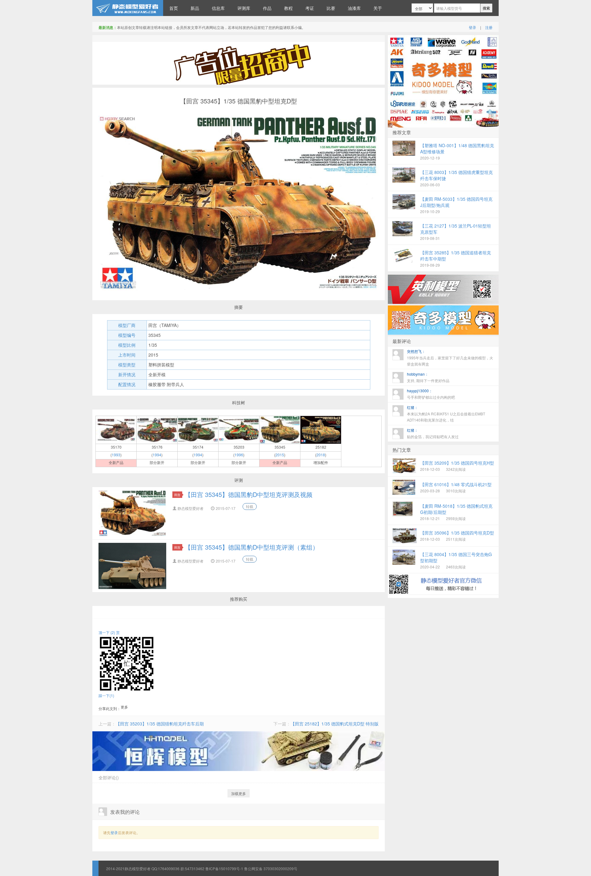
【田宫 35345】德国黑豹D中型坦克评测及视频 (248, 494)
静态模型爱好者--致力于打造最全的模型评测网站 (127, 8)
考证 (309, 8)
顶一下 (106, 632)
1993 (116, 454)
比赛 (331, 8)
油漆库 (354, 8)
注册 (488, 27)
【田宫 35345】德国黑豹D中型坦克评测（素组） (252, 547)
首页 (173, 8)
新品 (195, 8)
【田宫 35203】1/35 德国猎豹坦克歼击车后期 (160, 724)
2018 (320, 454)
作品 (267, 8)
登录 (472, 27)
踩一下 (106, 695)
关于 (377, 8)
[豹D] (279, 429)
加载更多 (238, 793)
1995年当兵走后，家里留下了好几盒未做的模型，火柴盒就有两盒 (450, 357)
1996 (239, 454)
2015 (279, 454)
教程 (288, 8)
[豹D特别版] (320, 429)
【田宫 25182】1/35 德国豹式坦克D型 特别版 (335, 724)
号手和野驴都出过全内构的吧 (431, 394)
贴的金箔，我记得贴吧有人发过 (433, 433)
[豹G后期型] (157, 429)
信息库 (218, 8)
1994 (157, 454)
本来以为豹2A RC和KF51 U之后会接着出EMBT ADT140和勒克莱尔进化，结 (446, 413)
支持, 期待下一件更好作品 (428, 377)
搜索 (486, 7)
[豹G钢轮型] (198, 429)
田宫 (177, 494)
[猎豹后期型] (239, 429)
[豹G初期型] (116, 429)
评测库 (243, 8)
